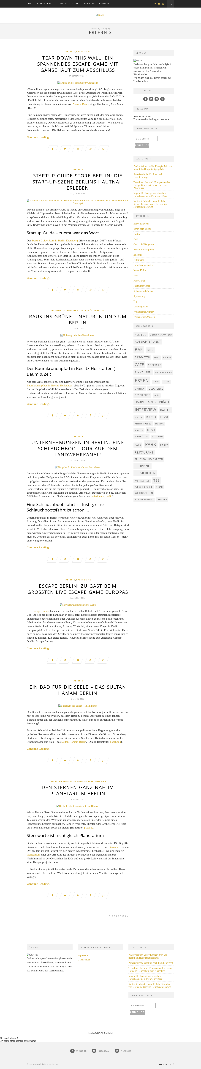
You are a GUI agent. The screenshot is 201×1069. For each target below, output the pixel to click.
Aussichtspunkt (148, 341)
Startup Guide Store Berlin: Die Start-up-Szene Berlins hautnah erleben (78, 181)
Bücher (167, 357)
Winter (162, 499)
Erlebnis (70, 51)
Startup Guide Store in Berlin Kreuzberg (55, 240)
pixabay (88, 827)
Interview (145, 409)
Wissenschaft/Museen (92, 781)
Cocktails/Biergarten (143, 244)
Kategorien (44, 4)
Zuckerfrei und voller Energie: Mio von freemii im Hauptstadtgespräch (153, 167)
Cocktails (154, 365)
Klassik (138, 417)
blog (156, 357)
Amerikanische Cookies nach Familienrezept (148, 175)
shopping (142, 466)
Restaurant (144, 452)
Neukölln (141, 436)
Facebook (115, 741)
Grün (156, 395)
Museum (139, 430)
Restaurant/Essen (141, 285)
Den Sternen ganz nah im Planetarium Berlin (78, 790)
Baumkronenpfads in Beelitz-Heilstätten (49, 385)
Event (156, 382)
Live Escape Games (38, 610)
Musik (136, 275)
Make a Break (81, 104)
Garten (140, 388)
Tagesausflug (142, 481)
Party (164, 445)
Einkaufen (143, 372)
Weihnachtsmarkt (144, 500)
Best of (137, 234)
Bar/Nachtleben (141, 223)
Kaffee (165, 410)
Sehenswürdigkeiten (92, 310)
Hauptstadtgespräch (67, 4)
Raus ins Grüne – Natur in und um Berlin (77, 319)
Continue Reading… (39, 137)
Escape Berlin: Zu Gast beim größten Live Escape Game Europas (77, 589)
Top (135, 301)
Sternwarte (115, 847)
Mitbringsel (143, 423)
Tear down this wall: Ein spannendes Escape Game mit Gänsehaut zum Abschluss (77, 64)
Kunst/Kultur (69, 781)
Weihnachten (144, 493)
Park (138, 445)
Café (135, 239)
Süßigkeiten (145, 473)
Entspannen (163, 372)
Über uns (89, 4)
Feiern (166, 382)
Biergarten (142, 357)
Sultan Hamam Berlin (73, 741)
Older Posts (118, 916)
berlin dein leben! (142, 228)
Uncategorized (140, 306)
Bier (150, 350)
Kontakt (104, 4)
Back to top (165, 1064)
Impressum (83, 955)
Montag (159, 424)
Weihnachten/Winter (143, 311)
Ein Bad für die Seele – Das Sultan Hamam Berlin (78, 690)
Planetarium (33, 854)
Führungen (138, 260)
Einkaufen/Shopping (143, 249)
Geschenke (156, 388)
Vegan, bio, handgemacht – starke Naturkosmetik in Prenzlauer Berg (150, 194)
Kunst (164, 417)
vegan (159, 487)
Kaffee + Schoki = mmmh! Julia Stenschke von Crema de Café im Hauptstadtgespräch (150, 204)
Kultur (151, 417)
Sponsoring (83, 51)
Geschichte (142, 395)
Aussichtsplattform (161, 335)
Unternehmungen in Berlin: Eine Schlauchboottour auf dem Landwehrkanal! (77, 448)
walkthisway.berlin (101, 496)
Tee (156, 480)
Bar (139, 349)
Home (30, 4)
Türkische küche (143, 487)
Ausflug (140, 334)
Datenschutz (84, 959)
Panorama (157, 437)
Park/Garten (70, 310)
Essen (142, 380)
